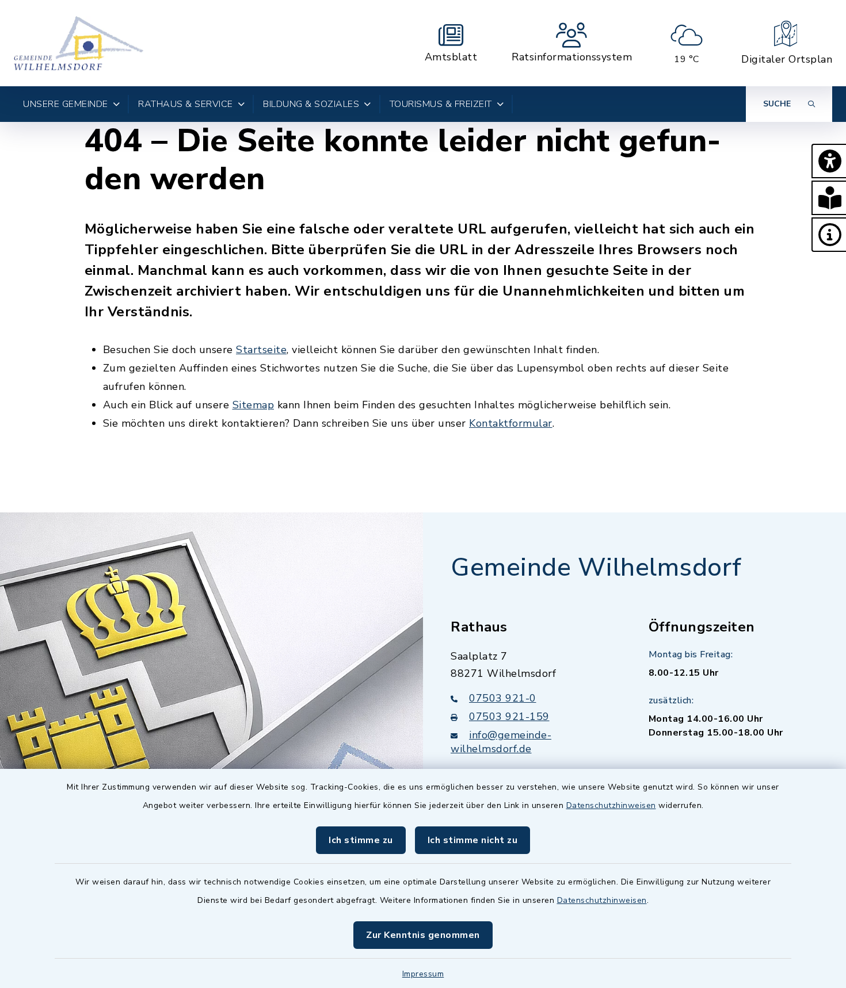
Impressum (423, 973)
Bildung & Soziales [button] (311, 104)
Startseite (261, 350)
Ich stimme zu (361, 840)
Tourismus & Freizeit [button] (441, 104)
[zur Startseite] (78, 43)
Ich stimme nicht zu (473, 840)
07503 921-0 (502, 698)
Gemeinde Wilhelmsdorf (596, 567)
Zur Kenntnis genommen (423, 935)
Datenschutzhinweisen (611, 805)
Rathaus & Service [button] (185, 104)
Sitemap (254, 405)
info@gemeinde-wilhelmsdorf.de (501, 742)
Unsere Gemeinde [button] (65, 104)
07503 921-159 (509, 716)
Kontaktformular (510, 423)
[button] (828, 161)
